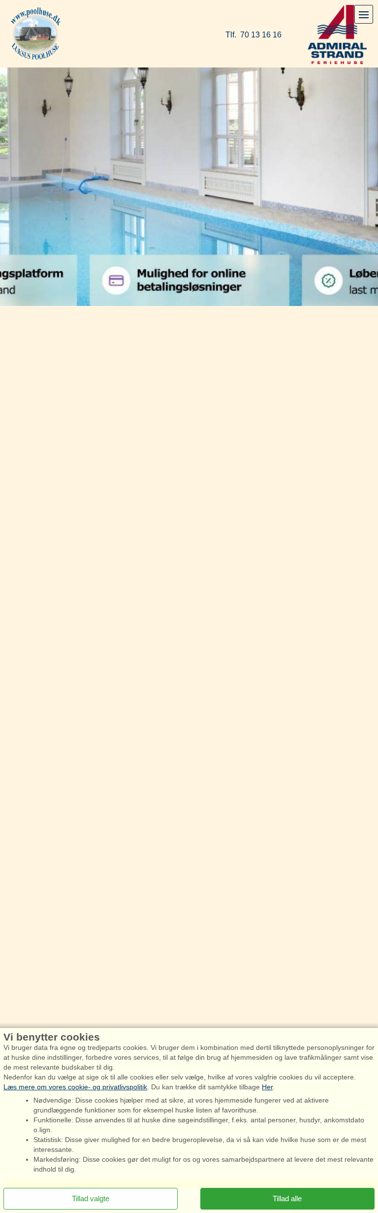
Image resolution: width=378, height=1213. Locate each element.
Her (267, 1087)
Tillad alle (287, 1198)
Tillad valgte (90, 1198)
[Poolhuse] (35, 34)
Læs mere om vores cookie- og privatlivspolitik (75, 1087)
